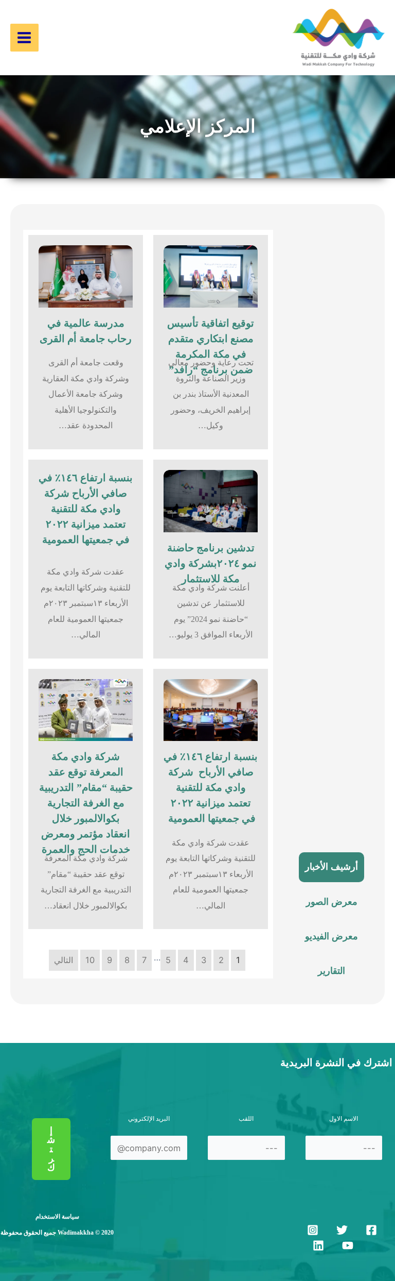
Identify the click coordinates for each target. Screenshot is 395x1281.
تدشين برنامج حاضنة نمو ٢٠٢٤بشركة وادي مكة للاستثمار (211, 563)
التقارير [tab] (331, 971)
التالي (63, 960)
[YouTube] (347, 1245)
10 (90, 960)
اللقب (246, 1118)
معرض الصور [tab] (331, 902)
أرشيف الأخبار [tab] (331, 867)
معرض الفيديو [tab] (331, 936)
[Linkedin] (318, 1245)
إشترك (51, 1149)
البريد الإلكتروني (149, 1118)
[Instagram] (312, 1230)
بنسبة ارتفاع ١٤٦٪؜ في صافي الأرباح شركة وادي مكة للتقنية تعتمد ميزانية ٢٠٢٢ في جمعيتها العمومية (86, 508)
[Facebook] (371, 1230)
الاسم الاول (343, 1118)
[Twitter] (342, 1230)
